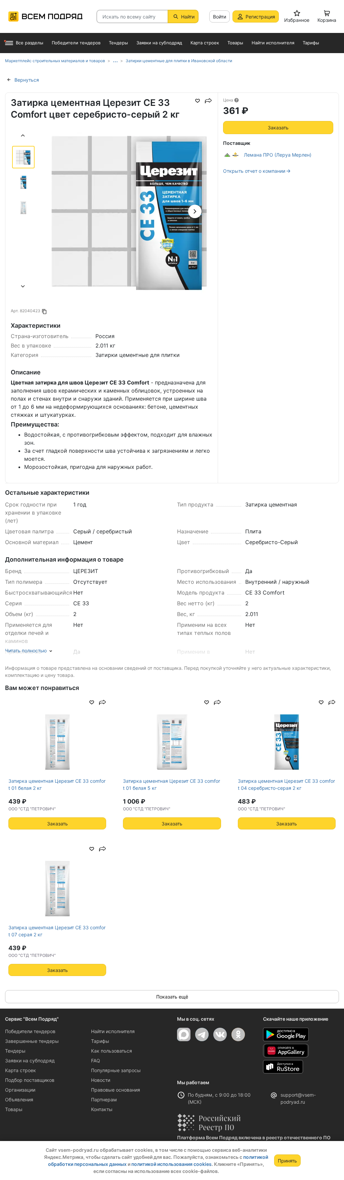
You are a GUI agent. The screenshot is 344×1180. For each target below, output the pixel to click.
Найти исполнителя (113, 1031)
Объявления (19, 1099)
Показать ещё (172, 997)
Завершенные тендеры (32, 1041)
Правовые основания (115, 1090)
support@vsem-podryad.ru (298, 1098)
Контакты (102, 1109)
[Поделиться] (208, 101)
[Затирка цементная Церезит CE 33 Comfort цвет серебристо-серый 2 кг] (129, 211)
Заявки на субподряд (30, 1060)
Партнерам (104, 1099)
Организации (20, 1090)
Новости (100, 1080)
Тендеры (15, 1051)
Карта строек (20, 1070)
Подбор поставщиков (29, 1080)
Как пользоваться (111, 1051)
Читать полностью (26, 650)
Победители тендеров (30, 1031)
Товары (14, 1109)
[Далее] (23, 287)
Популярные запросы (116, 1070)
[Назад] (23, 136)
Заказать (278, 127)
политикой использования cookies (171, 1164)
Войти (219, 16)
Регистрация (260, 16)
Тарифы (100, 1041)
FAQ (95, 1060)
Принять (287, 1161)
